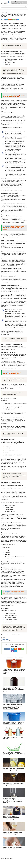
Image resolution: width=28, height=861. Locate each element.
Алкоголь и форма (6, 2)
